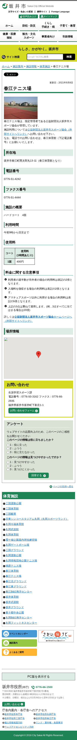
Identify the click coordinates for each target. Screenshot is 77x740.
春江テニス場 (13, 576)
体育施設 (45, 66)
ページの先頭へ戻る (63, 486)
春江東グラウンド (16, 586)
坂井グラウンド (15, 607)
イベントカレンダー (18, 633)
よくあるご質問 (16, 652)
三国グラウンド (15, 550)
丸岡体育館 (12, 534)
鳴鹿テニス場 (13, 565)
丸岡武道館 (12, 529)
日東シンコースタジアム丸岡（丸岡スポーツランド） (37, 518)
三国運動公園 (13, 503)
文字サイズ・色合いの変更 (20, 11)
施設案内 (18, 66)
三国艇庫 (11, 513)
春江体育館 (12, 570)
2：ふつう (16, 448)
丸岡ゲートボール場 (17, 544)
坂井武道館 (12, 602)
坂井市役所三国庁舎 (14, 718)
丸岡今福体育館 (15, 524)
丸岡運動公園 (13, 555)
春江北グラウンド (16, 581)
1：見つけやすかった (22, 461)
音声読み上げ (29, 16)
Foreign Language (60, 11)
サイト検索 (13, 56)
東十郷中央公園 (15, 612)
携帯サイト (42, 11)
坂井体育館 (12, 596)
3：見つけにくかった (22, 469)
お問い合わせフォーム (22, 410)
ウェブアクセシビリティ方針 (19, 727)
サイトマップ (50, 16)
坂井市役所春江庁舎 (46, 718)
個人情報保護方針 (13, 722)
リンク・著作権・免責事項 (49, 722)
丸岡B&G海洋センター (19, 617)
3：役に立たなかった (22, 452)
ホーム (6, 66)
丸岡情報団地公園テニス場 (21, 560)
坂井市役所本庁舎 (13, 714)
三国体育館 (12, 508)
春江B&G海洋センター (19, 591)
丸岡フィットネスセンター (21, 622)
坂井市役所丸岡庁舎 (46, 714)
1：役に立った (18, 444)
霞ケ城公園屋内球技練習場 (21, 539)
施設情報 (31, 66)
